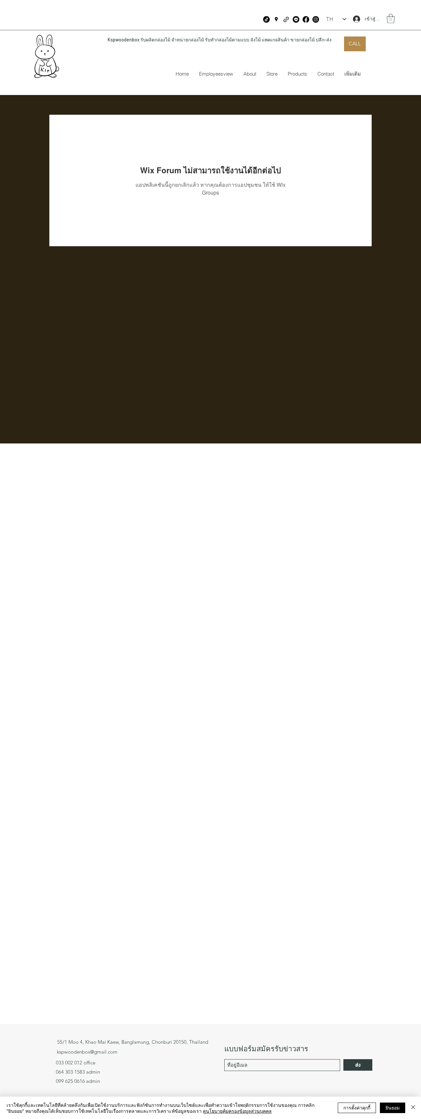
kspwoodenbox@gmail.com (87, 1052)
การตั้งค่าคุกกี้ (356, 1107)
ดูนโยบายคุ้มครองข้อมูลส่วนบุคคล (237, 1110)
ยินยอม (392, 1107)
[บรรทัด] (296, 19)
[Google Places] (276, 19)
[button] (391, 18)
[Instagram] (315, 19)
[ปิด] (413, 1108)
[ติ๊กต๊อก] (266, 19)
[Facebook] (306, 19)
